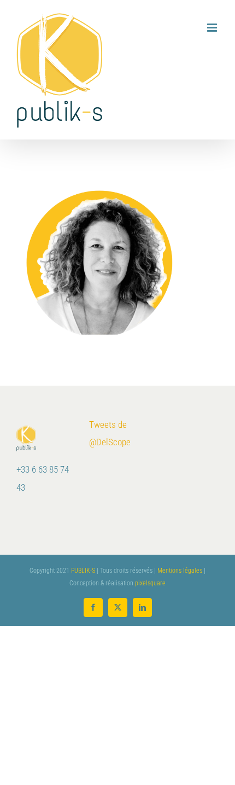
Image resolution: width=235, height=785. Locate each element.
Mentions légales (179, 570)
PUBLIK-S (83, 570)
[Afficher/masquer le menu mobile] (213, 27)
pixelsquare (150, 583)
